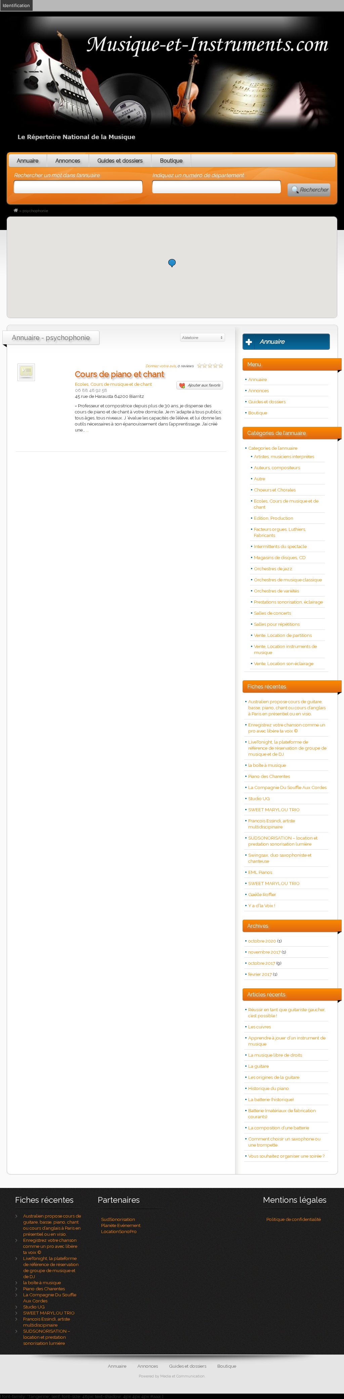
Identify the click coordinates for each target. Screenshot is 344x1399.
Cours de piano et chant (119, 374)
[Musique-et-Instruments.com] (15, 210)
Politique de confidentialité (293, 1219)
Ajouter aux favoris (204, 385)
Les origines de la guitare (273, 1077)
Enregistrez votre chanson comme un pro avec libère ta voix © (50, 1246)
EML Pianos (260, 872)
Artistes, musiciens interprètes (284, 456)
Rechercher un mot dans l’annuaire (56, 175)
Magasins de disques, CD (280, 557)
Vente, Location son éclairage (283, 663)
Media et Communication (182, 1376)
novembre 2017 (264, 952)
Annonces (67, 161)
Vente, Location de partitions (283, 635)
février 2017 (260, 974)
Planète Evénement (120, 1225)
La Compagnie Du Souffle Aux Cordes (287, 787)
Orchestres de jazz (273, 568)
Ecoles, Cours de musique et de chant (113, 384)
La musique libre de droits (275, 1055)
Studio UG (259, 798)
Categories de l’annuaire (272, 448)
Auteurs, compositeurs (277, 467)
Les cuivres (259, 1026)
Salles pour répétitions (277, 624)
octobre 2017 (261, 963)
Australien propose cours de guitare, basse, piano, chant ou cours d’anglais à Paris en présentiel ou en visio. (287, 707)
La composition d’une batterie (278, 1127)
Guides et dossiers (120, 161)
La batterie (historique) (271, 1099)
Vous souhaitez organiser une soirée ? (286, 1156)
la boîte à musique (267, 765)
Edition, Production (273, 518)
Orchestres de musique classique (288, 579)
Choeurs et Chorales (275, 489)
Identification (16, 5)
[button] (172, 263)
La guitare (258, 1066)
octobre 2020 (262, 941)
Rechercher (314, 189)
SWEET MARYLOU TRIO (274, 809)
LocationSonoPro (119, 1231)
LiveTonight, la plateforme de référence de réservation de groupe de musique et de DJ (287, 748)
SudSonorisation (118, 1219)
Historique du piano (268, 1088)
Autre (259, 478)
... (87, 430)
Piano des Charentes (269, 776)
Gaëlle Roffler (262, 894)
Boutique (171, 161)
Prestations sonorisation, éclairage (288, 602)
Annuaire (27, 161)
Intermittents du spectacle (280, 546)
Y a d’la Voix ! (261, 905)
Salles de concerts (272, 613)
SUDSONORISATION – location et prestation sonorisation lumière (46, 1337)
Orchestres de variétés (276, 590)
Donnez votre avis (160, 366)
